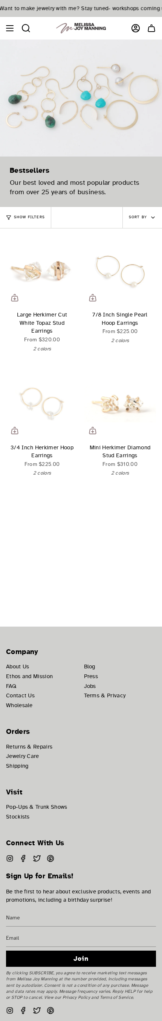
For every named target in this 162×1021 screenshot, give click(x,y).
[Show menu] (9, 28)
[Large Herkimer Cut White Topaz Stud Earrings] (42, 270)
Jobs (90, 686)
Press (91, 676)
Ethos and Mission (29, 676)
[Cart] (151, 28)
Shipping (17, 765)
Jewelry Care (22, 756)
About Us (17, 666)
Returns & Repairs (29, 746)
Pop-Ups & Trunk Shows (36, 806)
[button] (26, 28)
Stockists (18, 816)
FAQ (11, 686)
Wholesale (19, 705)
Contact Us (20, 695)
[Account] (135, 28)
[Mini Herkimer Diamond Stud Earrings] (120, 403)
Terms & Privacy (105, 695)
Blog (89, 666)
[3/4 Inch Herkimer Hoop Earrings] (42, 403)
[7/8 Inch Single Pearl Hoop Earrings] (120, 270)
